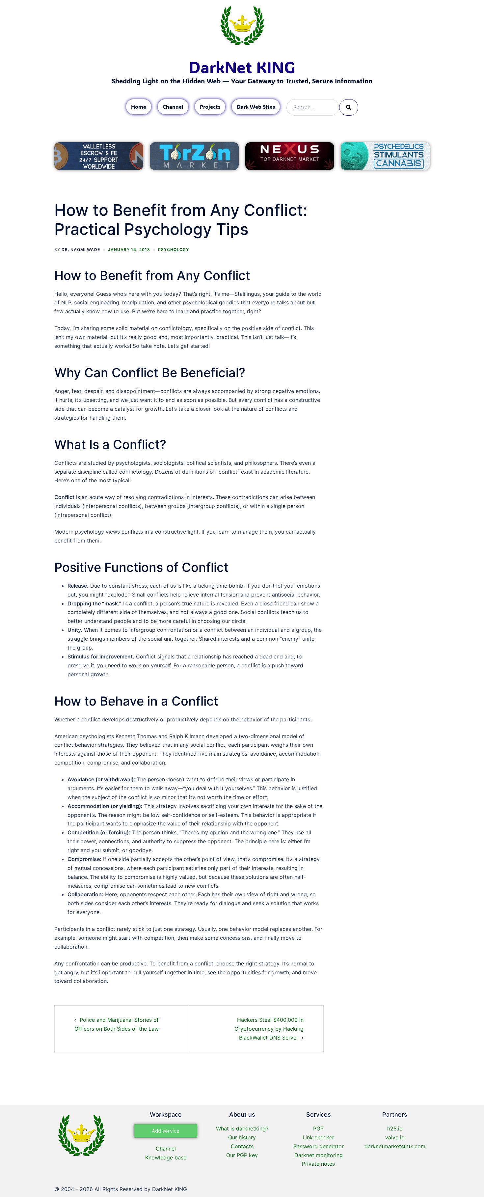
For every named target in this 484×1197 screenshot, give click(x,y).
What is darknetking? (242, 1128)
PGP (318, 1128)
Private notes (318, 1163)
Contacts (242, 1146)
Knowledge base (165, 1157)
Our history (242, 1137)
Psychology (173, 249)
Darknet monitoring (318, 1155)
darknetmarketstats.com (394, 1146)
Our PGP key (242, 1155)
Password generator (318, 1146)
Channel (173, 106)
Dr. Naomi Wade (81, 249)
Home (138, 106)
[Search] (348, 107)
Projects (210, 106)
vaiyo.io (395, 1137)
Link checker (318, 1137)
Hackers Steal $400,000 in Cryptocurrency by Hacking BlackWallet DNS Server (269, 1028)
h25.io (395, 1128)
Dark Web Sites (256, 106)
